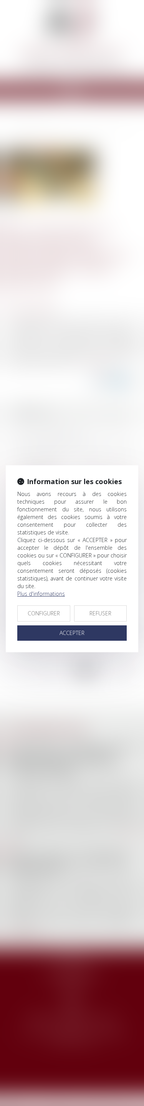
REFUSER (100, 613)
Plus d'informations (41, 593)
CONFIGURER (44, 613)
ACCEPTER (72, 632)
